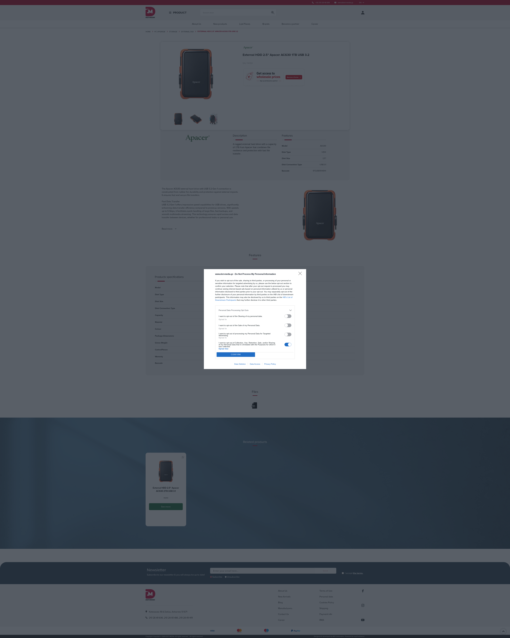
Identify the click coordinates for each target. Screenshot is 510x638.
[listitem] (255, 310)
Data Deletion (240, 364)
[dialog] (255, 319)
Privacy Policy (270, 364)
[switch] (287, 316)
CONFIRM (236, 354)
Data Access (255, 364)
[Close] (300, 274)
